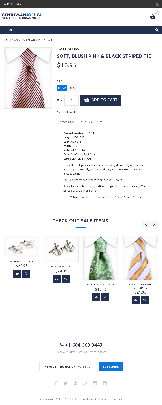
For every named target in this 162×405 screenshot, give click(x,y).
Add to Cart (104, 100)
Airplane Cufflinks (21, 261)
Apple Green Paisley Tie (101, 284)
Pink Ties (16, 40)
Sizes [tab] (100, 122)
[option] (21, 259)
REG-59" (62, 88)
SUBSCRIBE (111, 366)
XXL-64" (72, 88)
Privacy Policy (116, 399)
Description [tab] (67, 122)
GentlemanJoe (47, 399)
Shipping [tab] (86, 122)
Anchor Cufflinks (61, 266)
